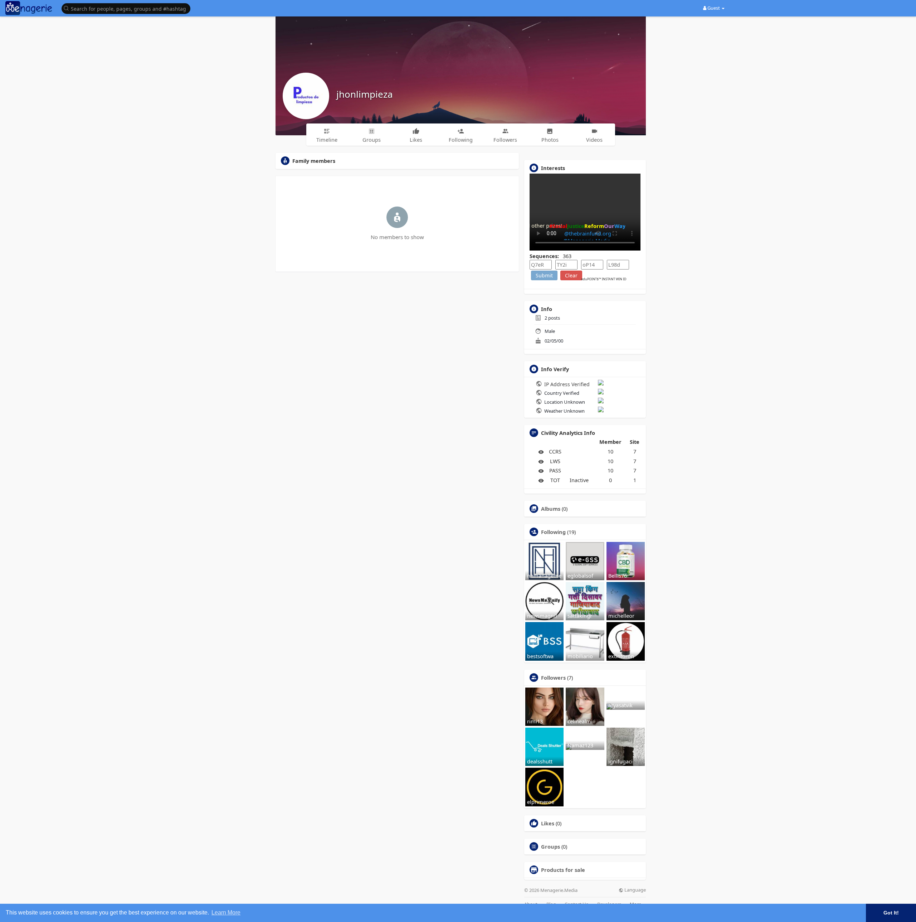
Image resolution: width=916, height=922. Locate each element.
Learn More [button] (225, 912)
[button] (127, 8)
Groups (550, 846)
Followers (553, 677)
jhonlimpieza (364, 94)
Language (634, 890)
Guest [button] (713, 8)
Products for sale (563, 870)
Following (553, 532)
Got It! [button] (891, 913)
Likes (547, 823)
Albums (550, 508)
